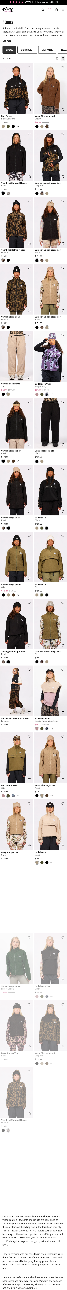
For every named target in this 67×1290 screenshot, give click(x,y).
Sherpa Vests (47, 49)
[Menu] (63, 9)
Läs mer (6, 40)
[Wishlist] (49, 9)
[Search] (42, 9)
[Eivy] (6, 10)
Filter (8, 58)
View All (9, 49)
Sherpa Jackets (27, 49)
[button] (3, 126)
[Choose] (29, 110)
